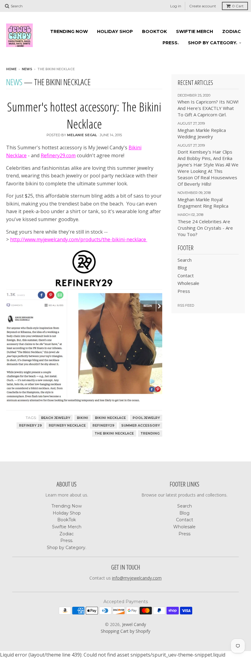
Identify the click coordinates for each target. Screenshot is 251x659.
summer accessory (140, 426)
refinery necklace (67, 426)
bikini (82, 418)
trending (150, 433)
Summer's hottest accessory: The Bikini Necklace (84, 115)
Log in (175, 6)
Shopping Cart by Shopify (125, 631)
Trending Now (69, 31)
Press (184, 291)
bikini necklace (110, 418)
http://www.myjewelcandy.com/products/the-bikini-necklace (78, 239)
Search (185, 260)
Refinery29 (103, 426)
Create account (202, 6)
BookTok (154, 31)
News (27, 69)
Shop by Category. (212, 43)
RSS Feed (186, 305)
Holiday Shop (115, 31)
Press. (171, 43)
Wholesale (188, 283)
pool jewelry (146, 418)
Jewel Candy (134, 624)
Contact (186, 275)
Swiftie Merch (194, 31)
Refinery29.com (58, 155)
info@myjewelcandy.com (137, 578)
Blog (182, 267)
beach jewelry (55, 418)
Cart (238, 6)
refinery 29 (30, 426)
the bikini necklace (114, 433)
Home (11, 69)
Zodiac (231, 31)
